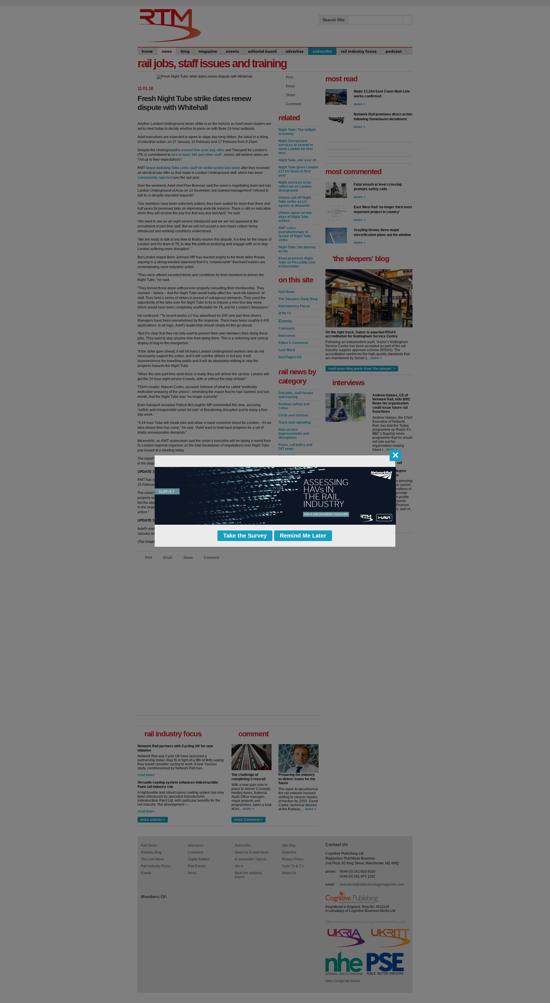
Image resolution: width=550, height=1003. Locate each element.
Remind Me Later (303, 535)
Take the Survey (245, 535)
